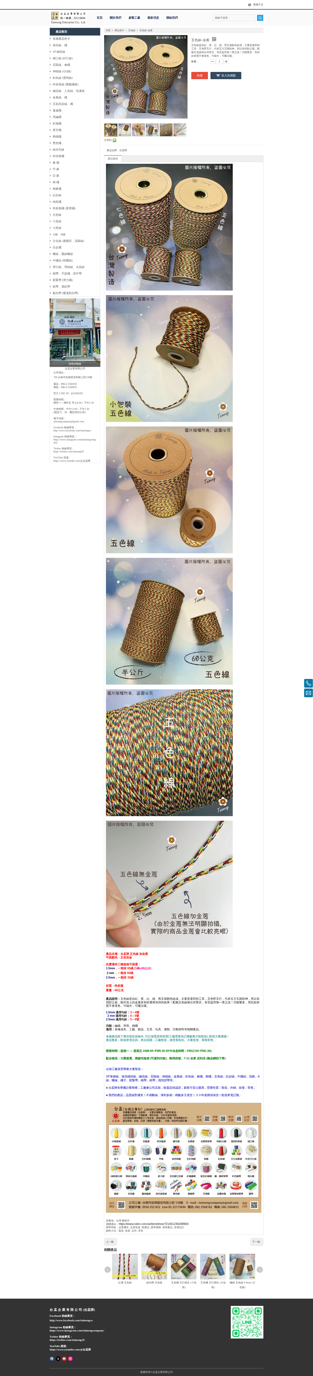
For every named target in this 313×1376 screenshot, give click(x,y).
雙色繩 (57, 143)
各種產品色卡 (61, 38)
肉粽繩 (57, 201)
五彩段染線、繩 (63, 103)
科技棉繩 (58, 156)
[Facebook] (52, 1358)
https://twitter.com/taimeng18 (68, 451)
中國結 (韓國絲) (63, 260)
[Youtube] (64, 1358)
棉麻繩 (57, 188)
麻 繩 (56, 162)
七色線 (57, 227)
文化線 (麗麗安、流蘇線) (68, 240)
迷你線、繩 (60, 45)
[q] (68, 17)
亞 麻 (56, 175)
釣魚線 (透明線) (63, 77)
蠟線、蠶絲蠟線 (63, 253)
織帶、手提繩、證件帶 (67, 273)
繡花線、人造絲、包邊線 (69, 90)
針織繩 (57, 123)
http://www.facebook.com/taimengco (72, 430)
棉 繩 (56, 182)
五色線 (57, 214)
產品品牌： (113, 150)
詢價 (200, 75)
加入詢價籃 (228, 75)
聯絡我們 (172, 17)
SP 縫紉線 (59, 51)
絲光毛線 (58, 149)
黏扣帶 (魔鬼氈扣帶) (65, 293)
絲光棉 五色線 (154, 1282)
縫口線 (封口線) (63, 58)
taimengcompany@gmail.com (68, 421)
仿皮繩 (57, 247)
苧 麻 (56, 169)
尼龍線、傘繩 (61, 64)
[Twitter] (58, 1358)
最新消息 (153, 17)
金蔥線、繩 (60, 97)
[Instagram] (70, 1358)
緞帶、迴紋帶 (61, 286)
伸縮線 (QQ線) (62, 71)
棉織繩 (57, 136)
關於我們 (115, 17)
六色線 (57, 221)
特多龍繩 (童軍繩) (64, 208)
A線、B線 (59, 234)
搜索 (260, 18)
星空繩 (57, 130)
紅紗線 (57, 195)
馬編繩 (57, 116)
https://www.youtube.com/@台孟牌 (71, 460)
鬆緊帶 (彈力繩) (63, 280)
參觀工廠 (134, 17)
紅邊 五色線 (125, 1282)
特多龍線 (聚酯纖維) (65, 84)
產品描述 (113, 158)
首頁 (100, 17)
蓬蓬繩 (57, 110)
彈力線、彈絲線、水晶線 (69, 266)
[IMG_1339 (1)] (75, 332)
